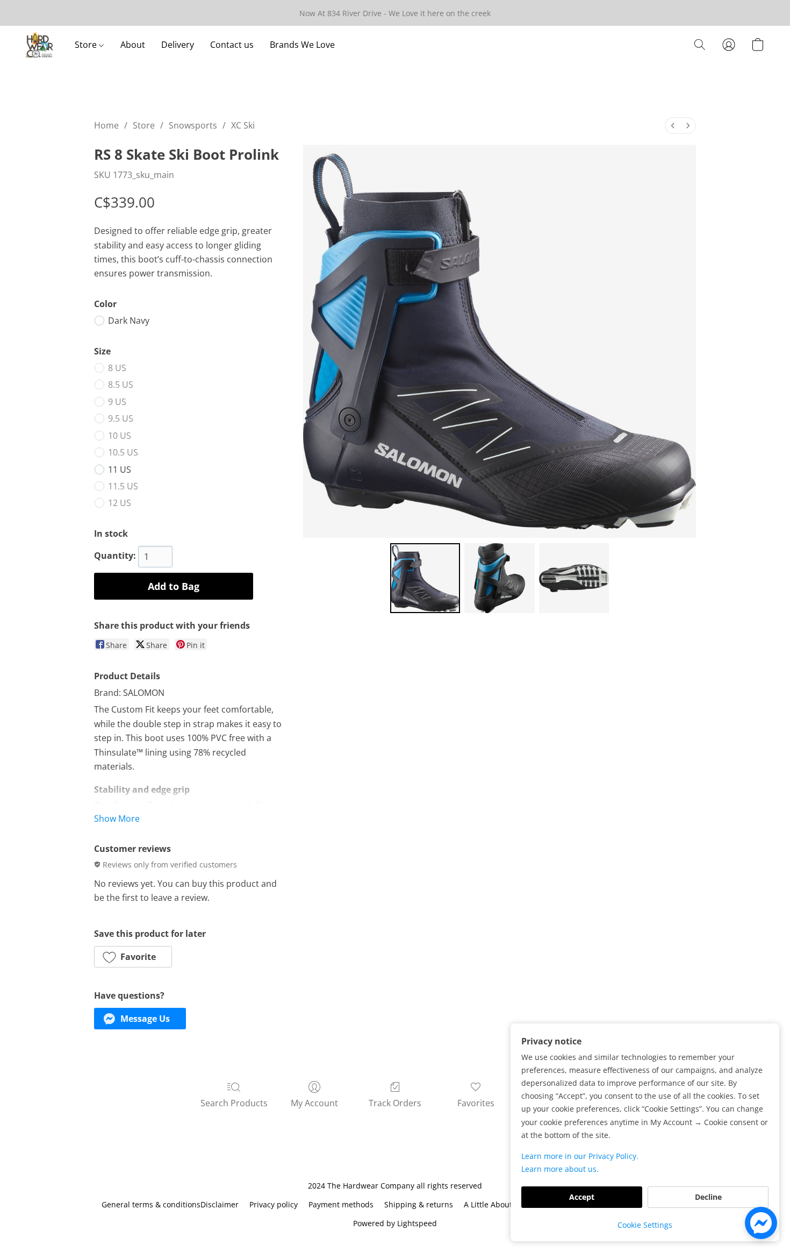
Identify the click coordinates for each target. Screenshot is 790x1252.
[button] (39, 44)
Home (106, 125)
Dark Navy (128, 320)
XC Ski (243, 125)
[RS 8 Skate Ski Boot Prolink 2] (574, 578)
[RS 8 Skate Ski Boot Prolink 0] (425, 578)
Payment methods (341, 1204)
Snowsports (193, 125)
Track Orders (395, 1103)
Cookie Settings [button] (644, 1225)
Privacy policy (273, 1204)
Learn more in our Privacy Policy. (579, 1156)
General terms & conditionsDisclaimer (170, 1204)
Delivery (177, 45)
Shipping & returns (418, 1204)
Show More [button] (117, 818)
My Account (314, 1103)
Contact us (232, 45)
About (132, 45)
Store (87, 45)
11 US (119, 469)
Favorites (475, 1103)
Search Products (234, 1103)
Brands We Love (302, 45)
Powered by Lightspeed (395, 1223)
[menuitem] (672, 125)
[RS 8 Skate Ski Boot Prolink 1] (499, 578)
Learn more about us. (560, 1169)
